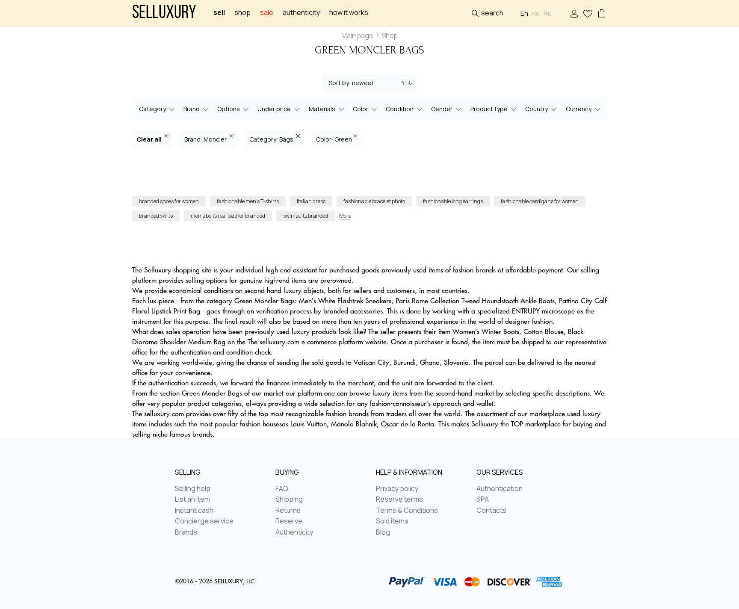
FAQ (281, 489)
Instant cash (194, 510)
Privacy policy (397, 489)
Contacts (491, 510)
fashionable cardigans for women (540, 201)
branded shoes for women (169, 201)
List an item (192, 499)
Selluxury (164, 13)
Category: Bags (272, 139)
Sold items (392, 521)
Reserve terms (399, 499)
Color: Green (334, 139)
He (536, 13)
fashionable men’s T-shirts (248, 201)
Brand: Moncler (206, 139)
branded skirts (156, 215)
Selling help (192, 489)
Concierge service (204, 521)
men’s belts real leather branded (228, 215)
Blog (383, 532)
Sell (219, 12)
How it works (348, 12)
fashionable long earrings (453, 201)
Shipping (289, 499)
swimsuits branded (305, 215)
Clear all (149, 139)
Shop (242, 12)
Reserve (288, 521)
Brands (186, 532)
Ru (548, 13)
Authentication (499, 489)
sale (266, 12)
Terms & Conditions (407, 510)
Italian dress (311, 201)
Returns (288, 510)
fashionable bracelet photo (374, 201)
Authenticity (301, 12)
